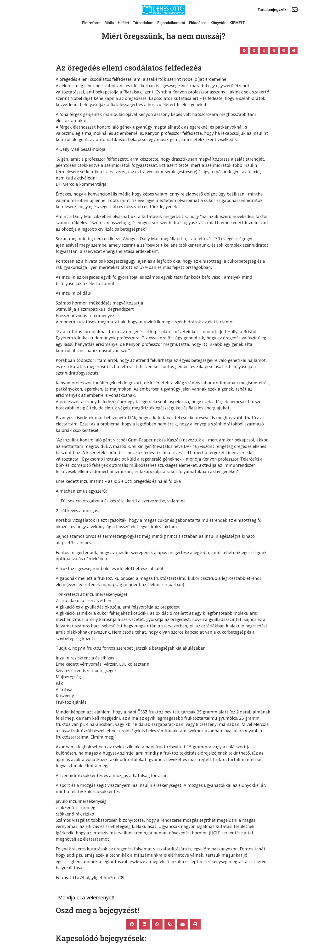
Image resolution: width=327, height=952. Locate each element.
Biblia (109, 23)
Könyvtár (218, 23)
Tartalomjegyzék (272, 9)
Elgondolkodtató (171, 23)
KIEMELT (237, 23)
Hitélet (123, 23)
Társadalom (143, 23)
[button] (244, 50)
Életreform (91, 23)
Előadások (198, 23)
